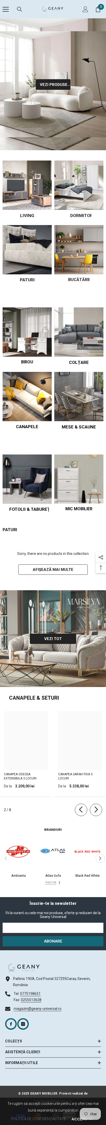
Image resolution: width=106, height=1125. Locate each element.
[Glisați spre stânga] (81, 810)
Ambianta (18, 875)
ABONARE (53, 941)
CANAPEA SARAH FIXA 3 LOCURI (75, 776)
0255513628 (31, 1000)
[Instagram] (23, 1024)
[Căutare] (19, 9)
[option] (18, 858)
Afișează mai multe (53, 569)
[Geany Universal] (27, 185)
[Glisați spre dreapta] (96, 810)
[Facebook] (11, 1024)
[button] (100, 858)
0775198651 (30, 994)
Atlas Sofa (53, 875)
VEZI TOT (53, 638)
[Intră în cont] (85, 9)
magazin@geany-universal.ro (37, 1009)
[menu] (6, 9)
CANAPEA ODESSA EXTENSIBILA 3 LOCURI (20, 776)
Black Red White (87, 875)
